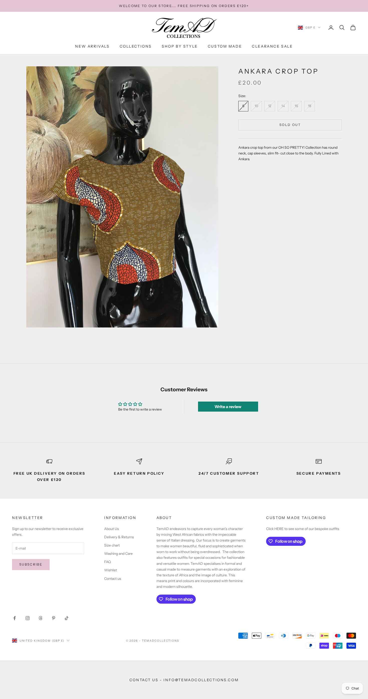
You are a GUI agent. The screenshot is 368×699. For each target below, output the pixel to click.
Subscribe (30, 564)
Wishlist (110, 570)
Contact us (112, 578)
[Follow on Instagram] (27, 618)
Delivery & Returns (119, 537)
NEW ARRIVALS (92, 46)
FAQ (107, 562)
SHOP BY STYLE (180, 46)
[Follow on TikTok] (66, 618)
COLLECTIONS (136, 46)
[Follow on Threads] (40, 618)
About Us (111, 529)
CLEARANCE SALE (272, 46)
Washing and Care (118, 553)
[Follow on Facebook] (14, 618)
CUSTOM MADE (225, 46)
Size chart (112, 545)
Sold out (290, 125)
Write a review (228, 406)
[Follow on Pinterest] (53, 618)
